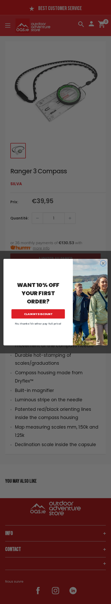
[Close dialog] (103, 263)
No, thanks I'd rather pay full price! (38, 323)
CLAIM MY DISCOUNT (38, 314)
